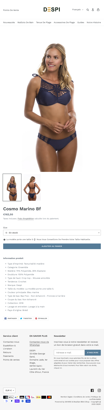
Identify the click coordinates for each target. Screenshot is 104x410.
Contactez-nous (11, 342)
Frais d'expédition (26, 218)
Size (5, 227)
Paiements (8, 356)
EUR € (9, 390)
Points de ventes (11, 360)
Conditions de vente (82, 397)
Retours (7, 352)
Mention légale (66, 397)
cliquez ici (58, 368)
